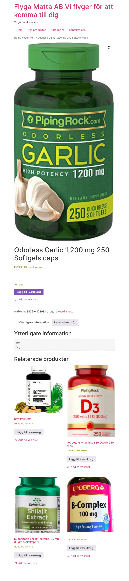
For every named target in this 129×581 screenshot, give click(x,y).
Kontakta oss (77, 30)
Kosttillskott (28, 37)
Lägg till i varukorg (29, 292)
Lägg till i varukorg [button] (29, 432)
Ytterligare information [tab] (34, 322)
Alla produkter (37, 30)
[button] (109, 48)
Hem (20, 30)
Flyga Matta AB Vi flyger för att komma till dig (63, 11)
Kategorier (57, 30)
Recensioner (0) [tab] (65, 322)
